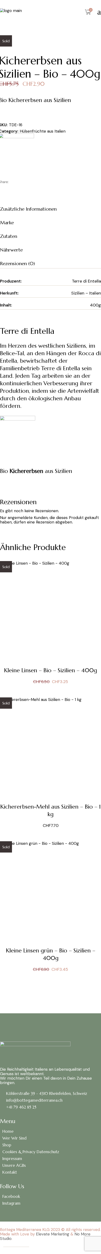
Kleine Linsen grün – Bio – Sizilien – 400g (50, 954)
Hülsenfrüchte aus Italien (43, 131)
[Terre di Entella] (17, 433)
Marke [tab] (7, 223)
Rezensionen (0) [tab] (17, 264)
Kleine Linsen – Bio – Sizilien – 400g (50, 670)
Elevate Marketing (52, 1234)
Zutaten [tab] (8, 236)
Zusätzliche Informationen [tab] (28, 209)
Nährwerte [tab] (11, 250)
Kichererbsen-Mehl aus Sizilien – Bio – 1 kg (50, 810)
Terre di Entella (86, 281)
